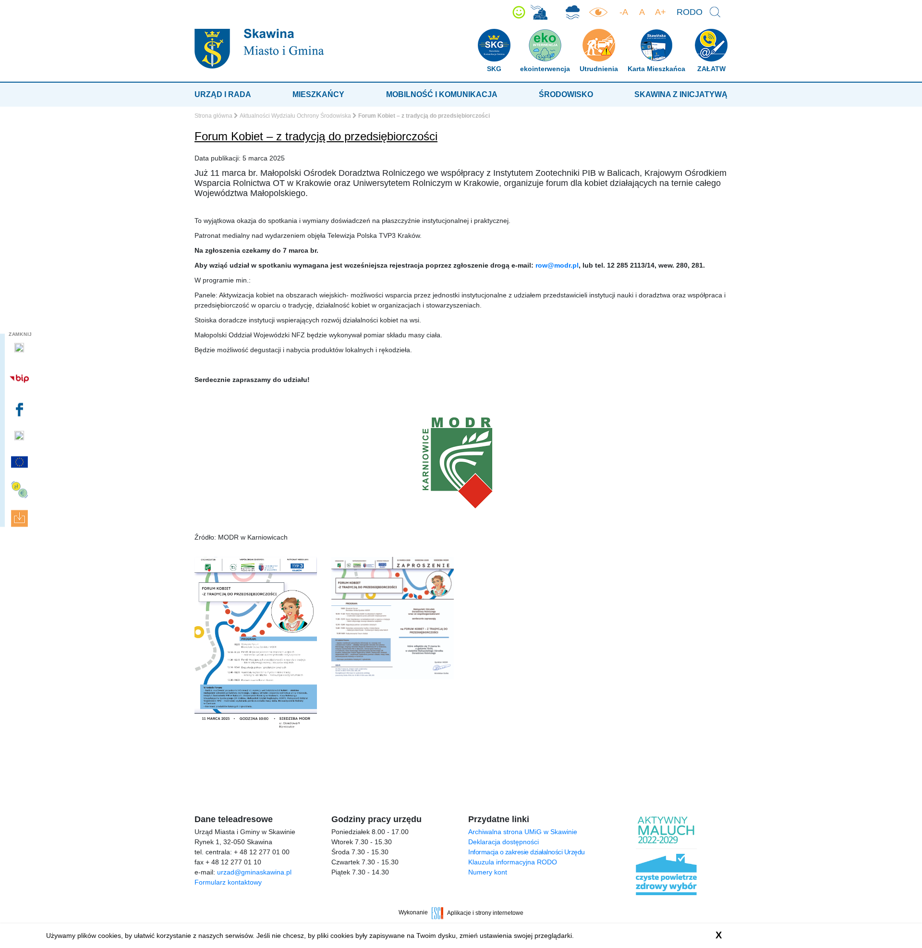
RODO (690, 12)
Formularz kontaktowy (228, 882)
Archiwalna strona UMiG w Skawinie (522, 832)
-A (623, 12)
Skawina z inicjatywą (681, 94)
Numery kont (487, 872)
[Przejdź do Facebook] (20, 410)
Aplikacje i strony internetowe (485, 912)
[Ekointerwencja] (538, 12)
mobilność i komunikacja (441, 94)
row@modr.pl (557, 265)
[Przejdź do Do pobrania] (20, 518)
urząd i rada (222, 94)
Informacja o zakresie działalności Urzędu (526, 852)
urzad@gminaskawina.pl (254, 872)
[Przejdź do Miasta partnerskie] (20, 462)
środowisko (566, 94)
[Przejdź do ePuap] (20, 348)
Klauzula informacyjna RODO (512, 862)
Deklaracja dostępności (503, 842)
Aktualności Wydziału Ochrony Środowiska (295, 115)
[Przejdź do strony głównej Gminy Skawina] (259, 48)
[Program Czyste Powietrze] (573, 12)
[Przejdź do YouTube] (20, 436)
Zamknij (20, 333)
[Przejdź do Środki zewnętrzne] (20, 489)
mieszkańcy (318, 94)
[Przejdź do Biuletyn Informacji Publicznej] (20, 379)
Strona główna (213, 115)
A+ (660, 12)
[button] (518, 12)
